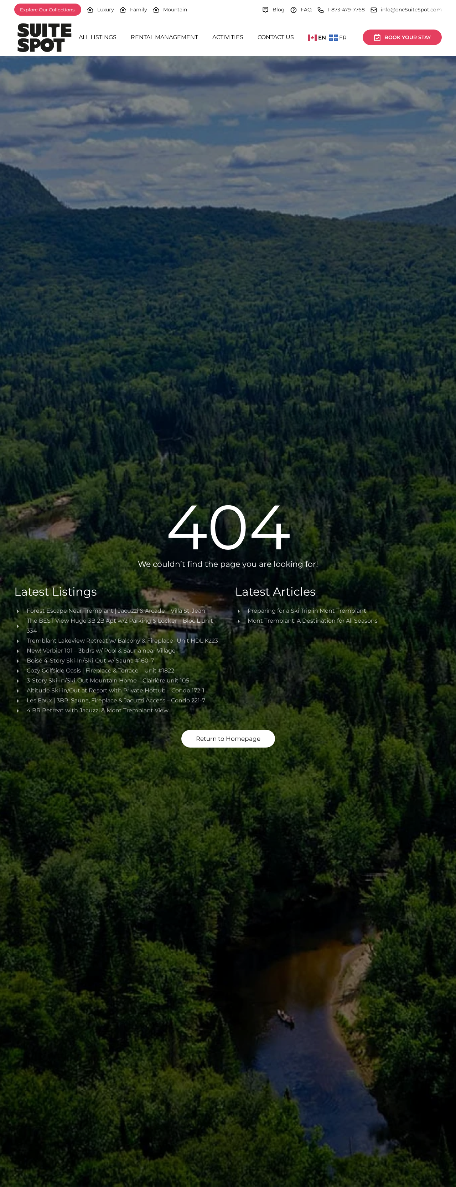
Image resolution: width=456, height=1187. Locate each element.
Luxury (105, 9)
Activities (227, 37)
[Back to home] (44, 37)
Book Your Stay (407, 37)
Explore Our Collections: (48, 9)
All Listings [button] (97, 37)
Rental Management (164, 37)
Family (138, 9)
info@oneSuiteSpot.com (411, 9)
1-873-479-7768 (346, 9)
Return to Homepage (228, 738)
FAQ (306, 9)
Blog (279, 9)
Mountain (175, 9)
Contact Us (276, 37)
